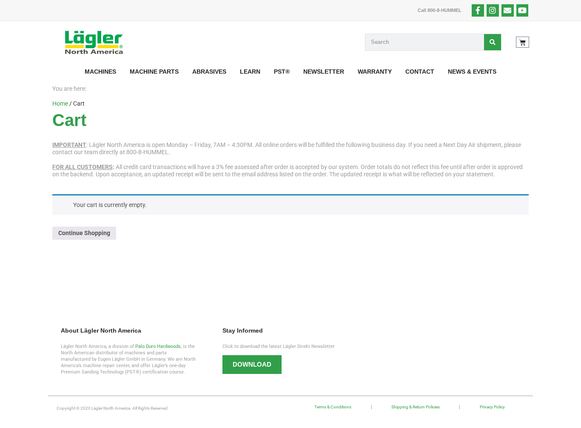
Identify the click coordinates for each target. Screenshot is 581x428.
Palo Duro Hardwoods (158, 346)
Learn (250, 71)
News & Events (472, 71)
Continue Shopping (84, 233)
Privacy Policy (492, 407)
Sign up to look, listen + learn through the (412, 272)
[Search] (492, 42)
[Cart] (522, 42)
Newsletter (323, 71)
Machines (100, 71)
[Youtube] (522, 10)
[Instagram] (493, 10)
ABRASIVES (209, 71)
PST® (282, 71)
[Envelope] (507, 10)
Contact (419, 71)
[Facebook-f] (478, 10)
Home (60, 103)
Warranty (375, 71)
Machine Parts (154, 71)
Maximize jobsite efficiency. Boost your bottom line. (169, 272)
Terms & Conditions (332, 407)
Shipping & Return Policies (415, 407)
